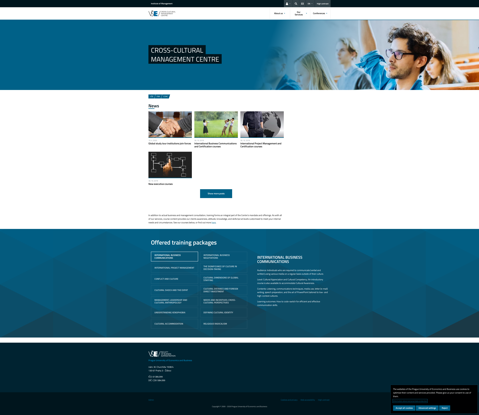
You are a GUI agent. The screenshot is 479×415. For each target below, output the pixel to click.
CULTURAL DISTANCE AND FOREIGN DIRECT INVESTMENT (220, 290)
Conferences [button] (319, 13)
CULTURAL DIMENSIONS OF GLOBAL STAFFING (221, 279)
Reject (445, 408)
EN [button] (309, 3)
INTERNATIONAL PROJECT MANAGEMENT (174, 267)
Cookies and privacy (289, 399)
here (214, 222)
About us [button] (278, 13)
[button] (288, 3)
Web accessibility (307, 399)
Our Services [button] (299, 13)
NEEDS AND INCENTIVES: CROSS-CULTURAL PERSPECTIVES (219, 301)
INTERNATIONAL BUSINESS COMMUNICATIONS (167, 256)
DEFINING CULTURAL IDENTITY (218, 312)
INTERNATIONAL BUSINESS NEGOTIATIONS (216, 256)
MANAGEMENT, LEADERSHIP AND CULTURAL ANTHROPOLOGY (170, 301)
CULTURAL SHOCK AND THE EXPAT (171, 290)
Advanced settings (427, 408)
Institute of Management (162, 3)
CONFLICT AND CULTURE (166, 279)
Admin (151, 399)
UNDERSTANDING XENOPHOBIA (169, 312)
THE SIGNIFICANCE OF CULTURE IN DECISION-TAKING (220, 268)
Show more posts (216, 193)
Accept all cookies (404, 408)
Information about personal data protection (410, 401)
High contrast (323, 3)
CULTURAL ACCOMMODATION (168, 323)
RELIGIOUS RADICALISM (215, 323)
